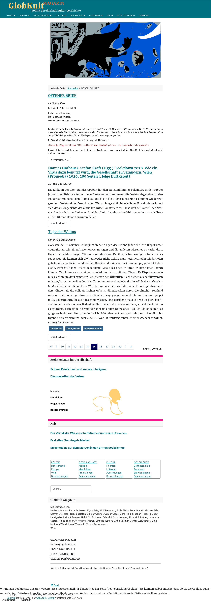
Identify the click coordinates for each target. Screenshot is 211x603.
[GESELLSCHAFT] (50, 15)
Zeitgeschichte (142, 465)
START (10, 15)
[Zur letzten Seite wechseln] (131, 347)
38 (113, 346)
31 (68, 346)
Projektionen (57, 403)
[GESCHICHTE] (84, 15)
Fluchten (111, 465)
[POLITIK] (28, 15)
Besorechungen (59, 476)
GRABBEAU (144, 15)
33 (81, 346)
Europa (55, 469)
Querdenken (56, 328)
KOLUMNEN (94, 15)
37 (107, 346)
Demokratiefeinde (93, 328)
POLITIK (23, 15)
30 (62, 346)
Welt (53, 472)
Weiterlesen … (60, 159)
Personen (139, 469)
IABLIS (110, 15)
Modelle (54, 391)
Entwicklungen (142, 472)
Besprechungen (59, 409)
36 (100, 346)
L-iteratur (111, 469)
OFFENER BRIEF (62, 95)
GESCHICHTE (76, 15)
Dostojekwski (73, 328)
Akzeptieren (9, 599)
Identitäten (56, 397)
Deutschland (58, 465)
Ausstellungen (113, 472)
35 (94, 346)
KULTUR (59, 15)
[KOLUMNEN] (101, 15)
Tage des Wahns (62, 231)
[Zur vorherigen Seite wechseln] (56, 347)
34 (87, 346)
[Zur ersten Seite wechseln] (51, 347)
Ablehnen (26, 599)
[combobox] (70, 488)
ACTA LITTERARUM (126, 15)
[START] (14, 15)
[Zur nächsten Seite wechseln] (125, 347)
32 (74, 346)
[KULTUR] (64, 15)
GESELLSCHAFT (41, 15)
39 (119, 346)
